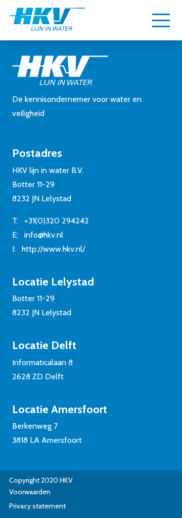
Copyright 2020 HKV (41, 480)
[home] (47, 20)
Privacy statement (37, 505)
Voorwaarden (30, 491)
